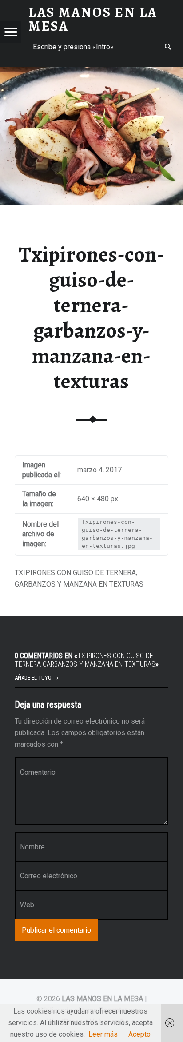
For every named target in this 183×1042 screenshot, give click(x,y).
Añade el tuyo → (37, 677)
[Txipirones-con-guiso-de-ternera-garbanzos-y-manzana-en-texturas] (91, 72)
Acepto (139, 1034)
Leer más (103, 1034)
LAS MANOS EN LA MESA (102, 998)
